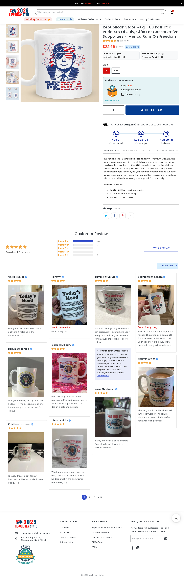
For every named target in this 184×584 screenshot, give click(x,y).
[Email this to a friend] (131, 216)
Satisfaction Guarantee (163, 150)
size (105, 64)
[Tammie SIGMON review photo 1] (113, 305)
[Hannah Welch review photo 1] (156, 387)
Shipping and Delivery (102, 537)
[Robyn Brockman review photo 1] (26, 377)
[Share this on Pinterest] (122, 216)
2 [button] (89, 497)
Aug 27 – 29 (119, 57)
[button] (89, 19)
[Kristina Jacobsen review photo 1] (26, 452)
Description (111, 150)
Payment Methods (100, 532)
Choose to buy (132, 94)
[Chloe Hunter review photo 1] (26, 305)
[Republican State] (19, 12)
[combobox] (98, 12)
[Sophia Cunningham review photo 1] (156, 305)
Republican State (95, 575)
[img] (14, 280)
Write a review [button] (161, 248)
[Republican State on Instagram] (138, 548)
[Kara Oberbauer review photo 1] (113, 417)
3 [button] (94, 497)
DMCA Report (98, 542)
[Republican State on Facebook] (133, 548)
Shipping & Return (133, 150)
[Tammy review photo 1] (69, 305)
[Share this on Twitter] (106, 216)
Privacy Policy (66, 542)
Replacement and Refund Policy (107, 527)
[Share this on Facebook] (114, 216)
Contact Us (65, 532)
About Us (64, 527)
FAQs (94, 547)
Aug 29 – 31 (157, 57)
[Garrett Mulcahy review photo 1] (69, 373)
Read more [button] (103, 375)
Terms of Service (68, 537)
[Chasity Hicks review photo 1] (69, 448)
